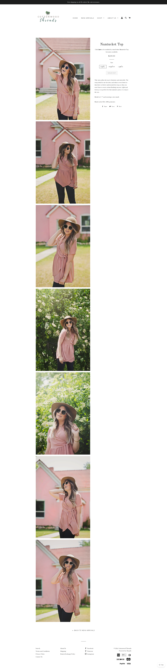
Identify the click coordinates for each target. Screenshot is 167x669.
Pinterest (90, 651)
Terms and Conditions (43, 651)
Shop (100, 18)
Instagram (90, 654)
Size (111, 62)
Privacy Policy (40, 654)
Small (102, 66)
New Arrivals (87, 18)
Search (38, 648)
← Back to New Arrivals (83, 630)
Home (75, 18)
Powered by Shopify (125, 651)
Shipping (63, 651)
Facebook (90, 648)
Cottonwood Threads (124, 648)
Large (120, 66)
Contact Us (39, 657)
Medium (112, 66)
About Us (112, 18)
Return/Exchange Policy (67, 654)
